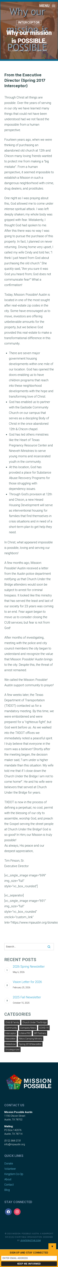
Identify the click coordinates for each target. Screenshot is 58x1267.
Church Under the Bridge (34, 1022)
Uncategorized (12, 1049)
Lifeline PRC (25, 1033)
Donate (8, 1163)
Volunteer (10, 1168)
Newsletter (10, 1038)
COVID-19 (44, 1028)
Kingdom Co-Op (13, 1174)
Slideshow (10, 1044)
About (7, 1179)
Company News (28, 1028)
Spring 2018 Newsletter (30, 1044)
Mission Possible (20, 50)
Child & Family (12, 1022)
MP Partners (40, 1033)
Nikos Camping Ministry (30, 1038)
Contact (9, 1184)
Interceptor (29, 22)
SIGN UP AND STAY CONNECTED (29, 1252)
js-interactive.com (30, 1240)
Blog (7, 1189)
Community (11, 1028)
